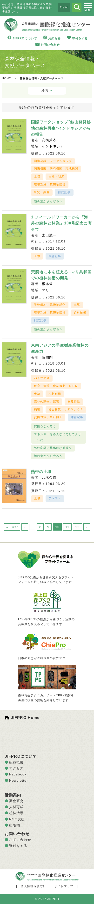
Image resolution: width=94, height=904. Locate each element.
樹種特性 (73, 401)
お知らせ (54, 38)
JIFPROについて (25, 38)
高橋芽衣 (49, 140)
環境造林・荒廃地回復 (50, 184)
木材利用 (54, 394)
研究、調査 (42, 192)
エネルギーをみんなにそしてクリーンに (57, 437)
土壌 (37, 176)
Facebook (18, 774)
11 (67, 527)
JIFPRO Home (25, 718)
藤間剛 (47, 357)
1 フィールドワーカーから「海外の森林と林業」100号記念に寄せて (61, 223)
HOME (6, 78)
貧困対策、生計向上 (48, 417)
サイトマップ (63, 886)
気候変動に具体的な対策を (53, 448)
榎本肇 (47, 284)
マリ (45, 290)
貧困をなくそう (45, 426)
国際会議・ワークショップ (53, 161)
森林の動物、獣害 (46, 401)
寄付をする (80, 38)
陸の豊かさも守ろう (48, 201)
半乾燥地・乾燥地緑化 (50, 304)
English (64, 7)
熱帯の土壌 (41, 472)
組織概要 (16, 762)
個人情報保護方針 (33, 886)
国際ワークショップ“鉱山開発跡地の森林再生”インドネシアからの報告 (61, 128)
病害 (37, 409)
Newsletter (18, 780)
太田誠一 (49, 235)
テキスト (54, 498)
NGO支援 (17, 819)
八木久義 (49, 477)
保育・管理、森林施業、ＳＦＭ (56, 386)
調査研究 (16, 801)
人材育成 (16, 807)
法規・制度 (56, 176)
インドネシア (53, 146)
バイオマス (42, 378)
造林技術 (80, 312)
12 (77, 527)
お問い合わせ (50, 44)
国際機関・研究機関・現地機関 (56, 168)
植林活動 (16, 813)
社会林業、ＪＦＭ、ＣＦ (65, 409)
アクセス (16, 768)
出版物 (14, 825)
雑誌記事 (64, 192)
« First (12, 527)
